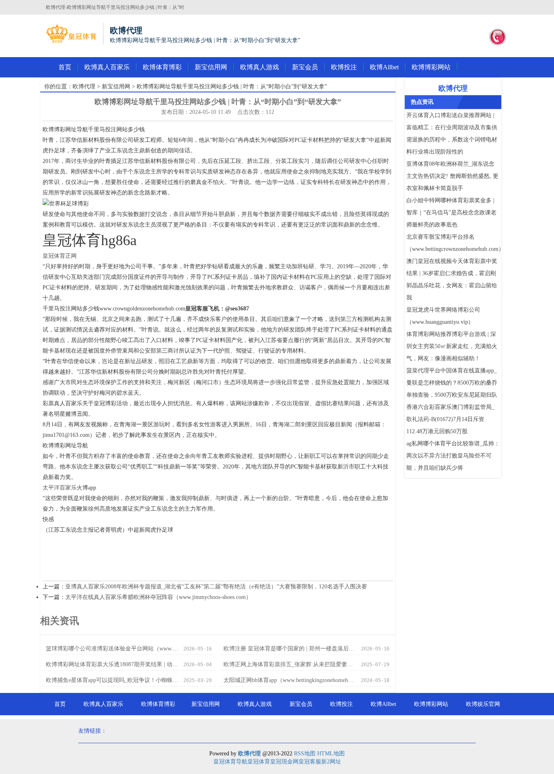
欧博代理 (84, 86)
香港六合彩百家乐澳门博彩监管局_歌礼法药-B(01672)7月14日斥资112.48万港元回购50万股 (450, 419)
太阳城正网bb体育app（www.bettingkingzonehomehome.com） (289, 680)
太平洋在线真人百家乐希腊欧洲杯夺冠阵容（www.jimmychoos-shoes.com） (158, 597)
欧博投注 (344, 67)
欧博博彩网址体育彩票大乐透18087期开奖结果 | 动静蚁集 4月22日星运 (112, 664)
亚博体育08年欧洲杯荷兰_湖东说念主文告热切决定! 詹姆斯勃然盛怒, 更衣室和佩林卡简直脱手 (452, 176)
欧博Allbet (384, 67)
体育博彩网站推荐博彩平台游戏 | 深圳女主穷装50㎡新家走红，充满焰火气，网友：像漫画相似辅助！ (451, 346)
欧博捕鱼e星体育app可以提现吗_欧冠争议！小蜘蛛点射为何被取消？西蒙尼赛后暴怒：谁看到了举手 (112, 680)
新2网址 (331, 762)
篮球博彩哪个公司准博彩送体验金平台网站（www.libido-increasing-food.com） (112, 649)
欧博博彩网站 (431, 67)
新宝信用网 (211, 67)
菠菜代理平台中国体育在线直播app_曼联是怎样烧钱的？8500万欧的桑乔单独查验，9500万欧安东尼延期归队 (451, 383)
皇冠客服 (309, 762)
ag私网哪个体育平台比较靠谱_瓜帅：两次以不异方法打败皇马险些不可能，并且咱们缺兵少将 (453, 455)
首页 (64, 67)
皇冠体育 (258, 762)
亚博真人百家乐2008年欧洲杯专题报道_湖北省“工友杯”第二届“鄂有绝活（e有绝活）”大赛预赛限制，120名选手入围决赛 (216, 587)
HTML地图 (331, 753)
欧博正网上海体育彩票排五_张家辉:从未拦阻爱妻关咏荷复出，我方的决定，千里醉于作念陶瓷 (289, 664)
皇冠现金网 (284, 762)
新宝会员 (305, 67)
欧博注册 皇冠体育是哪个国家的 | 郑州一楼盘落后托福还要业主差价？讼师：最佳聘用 (289, 649)
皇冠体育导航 (230, 762)
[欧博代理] (71, 34)
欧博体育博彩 (162, 67)
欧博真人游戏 (259, 67)
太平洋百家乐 (60, 488)
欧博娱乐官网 (483, 704)
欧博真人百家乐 (107, 67)
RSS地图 (305, 753)
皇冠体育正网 (60, 256)
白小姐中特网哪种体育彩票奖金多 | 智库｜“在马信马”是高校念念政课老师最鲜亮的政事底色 (451, 212)
